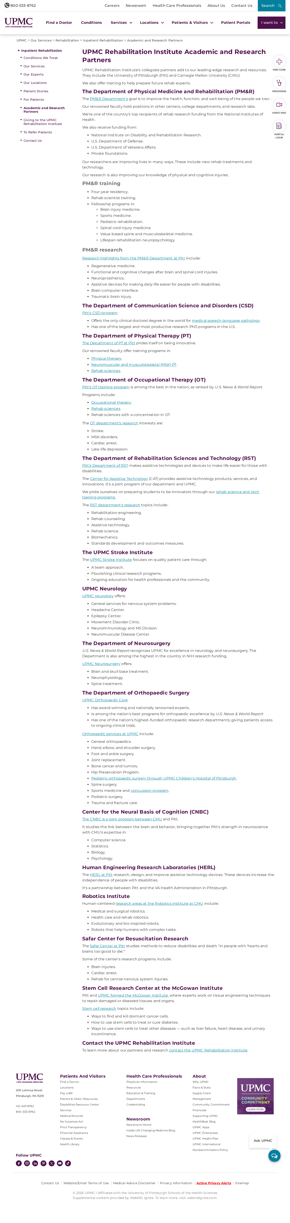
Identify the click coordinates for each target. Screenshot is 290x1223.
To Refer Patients (38, 132)
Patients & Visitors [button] (190, 22)
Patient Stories (36, 91)
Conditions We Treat (41, 58)
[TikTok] (68, 1163)
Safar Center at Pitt (107, 946)
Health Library (70, 1144)
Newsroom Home (139, 1124)
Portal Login (279, 136)
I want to (270, 22)
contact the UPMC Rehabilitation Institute (208, 1050)
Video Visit (279, 112)
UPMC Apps (201, 1127)
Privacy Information (176, 1183)
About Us (216, 5)
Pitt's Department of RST (105, 465)
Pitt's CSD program (99, 313)
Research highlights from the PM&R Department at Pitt (133, 258)
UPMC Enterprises (205, 1133)
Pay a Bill (66, 1093)
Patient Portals (235, 22)
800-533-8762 (23, 5)
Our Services (34, 66)
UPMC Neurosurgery (101, 664)
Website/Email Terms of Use (86, 1183)
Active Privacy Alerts (213, 1183)
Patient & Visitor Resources (79, 1099)
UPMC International (206, 1144)
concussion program (150, 790)
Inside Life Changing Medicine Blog (150, 1130)
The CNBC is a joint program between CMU (122, 819)
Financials (200, 1110)
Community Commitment (211, 1104)
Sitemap (242, 1183)
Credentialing (135, 1104)
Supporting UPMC (205, 1116)
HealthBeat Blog (204, 1121)
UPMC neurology (98, 596)
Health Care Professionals (177, 5)
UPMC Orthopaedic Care (105, 700)
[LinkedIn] (35, 1163)
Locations (67, 1087)
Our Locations (35, 83)
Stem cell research (99, 1008)
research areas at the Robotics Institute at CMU (159, 903)
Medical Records (71, 1116)
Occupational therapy (111, 402)
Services (65, 1110)
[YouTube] (60, 1163)
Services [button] (119, 22)
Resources (133, 1087)
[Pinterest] (43, 1163)
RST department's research (115, 505)
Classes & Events (71, 1138)
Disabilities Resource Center (79, 1104)
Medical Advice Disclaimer (134, 1183)
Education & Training (140, 1093)
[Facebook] (19, 1163)
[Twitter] (52, 1163)
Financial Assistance (74, 1133)
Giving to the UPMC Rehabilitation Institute (43, 122)
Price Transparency (73, 1127)
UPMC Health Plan (206, 1138)
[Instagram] (27, 1163)
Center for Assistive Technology (119, 479)
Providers (279, 91)
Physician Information (141, 1082)
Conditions (91, 22)
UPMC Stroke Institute (111, 560)
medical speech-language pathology (226, 320)
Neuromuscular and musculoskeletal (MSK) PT (133, 364)
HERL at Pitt (101, 875)
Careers (112, 5)
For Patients (34, 100)
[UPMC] (19, 23)
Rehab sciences (105, 371)
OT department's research (114, 423)
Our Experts (34, 74)
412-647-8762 (25, 1106)
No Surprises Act (71, 1121)
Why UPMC (201, 1082)
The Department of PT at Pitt (108, 343)
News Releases (136, 1136)
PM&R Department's (109, 99)
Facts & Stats (201, 1087)
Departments (135, 1099)
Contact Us (241, 5)
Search (268, 5)
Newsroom (136, 5)
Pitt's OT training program (106, 387)
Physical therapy (106, 358)
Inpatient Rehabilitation (41, 51)
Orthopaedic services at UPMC (110, 734)
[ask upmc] (274, 1156)
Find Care (279, 69)
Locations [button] (150, 22)
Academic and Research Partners (44, 110)
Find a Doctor (59, 22)
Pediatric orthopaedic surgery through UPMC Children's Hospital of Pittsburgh (163, 778)
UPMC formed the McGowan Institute (133, 995)
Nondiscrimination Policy (210, 1150)
